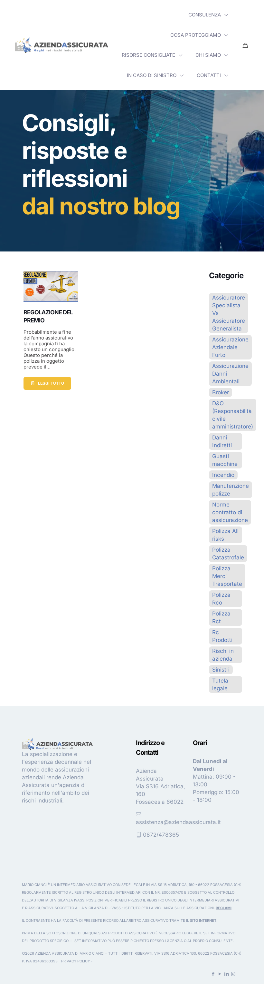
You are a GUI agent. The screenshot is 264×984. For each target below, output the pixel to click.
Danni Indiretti (222, 441)
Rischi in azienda (223, 655)
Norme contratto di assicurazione (230, 512)
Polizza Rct (221, 617)
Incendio (223, 475)
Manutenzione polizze (230, 490)
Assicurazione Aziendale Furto (230, 347)
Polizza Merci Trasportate (227, 576)
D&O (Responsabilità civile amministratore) (232, 415)
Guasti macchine (225, 460)
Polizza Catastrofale (228, 553)
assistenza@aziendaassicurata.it (178, 822)
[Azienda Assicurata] (61, 45)
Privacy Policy (75, 961)
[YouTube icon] (219, 974)
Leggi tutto (51, 383)
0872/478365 (161, 834)
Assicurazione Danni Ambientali (230, 374)
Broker (220, 392)
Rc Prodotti (222, 636)
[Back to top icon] (233, 971)
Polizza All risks (225, 535)
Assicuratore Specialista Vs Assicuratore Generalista (228, 313)
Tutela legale (220, 684)
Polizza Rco (221, 599)
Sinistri (221, 669)
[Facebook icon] (213, 974)
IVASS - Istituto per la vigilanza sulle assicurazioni (162, 908)
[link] (61, 45)
